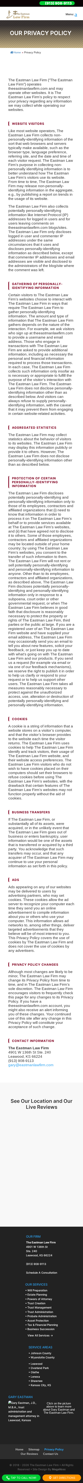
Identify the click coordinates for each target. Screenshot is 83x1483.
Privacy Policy (54, 1449)
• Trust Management (38, 1307)
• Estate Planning (36, 1294)
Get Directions (63, 1477)
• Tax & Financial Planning (41, 1324)
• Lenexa (34, 1376)
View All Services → (39, 1335)
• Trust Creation (35, 1303)
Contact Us (50, 1453)
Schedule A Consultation (41, 1272)
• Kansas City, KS (40, 1385)
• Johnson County (40, 1353)
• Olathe (34, 1372)
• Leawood (35, 1363)
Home (17, 52)
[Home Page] (18, 14)
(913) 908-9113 (36, 1264)
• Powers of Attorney (38, 1299)
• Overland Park (39, 1368)
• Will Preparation (36, 1290)
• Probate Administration (41, 1316)
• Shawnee (35, 1380)
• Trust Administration (39, 1312)
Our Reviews (29, 1453)
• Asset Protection (37, 1320)
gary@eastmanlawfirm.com (30, 1065)
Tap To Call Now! (23, 1477)
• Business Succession (39, 1329)
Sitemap (33, 1449)
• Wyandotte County (42, 1357)
